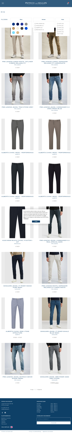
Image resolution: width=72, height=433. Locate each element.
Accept (36, 221)
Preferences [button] (26, 218)
